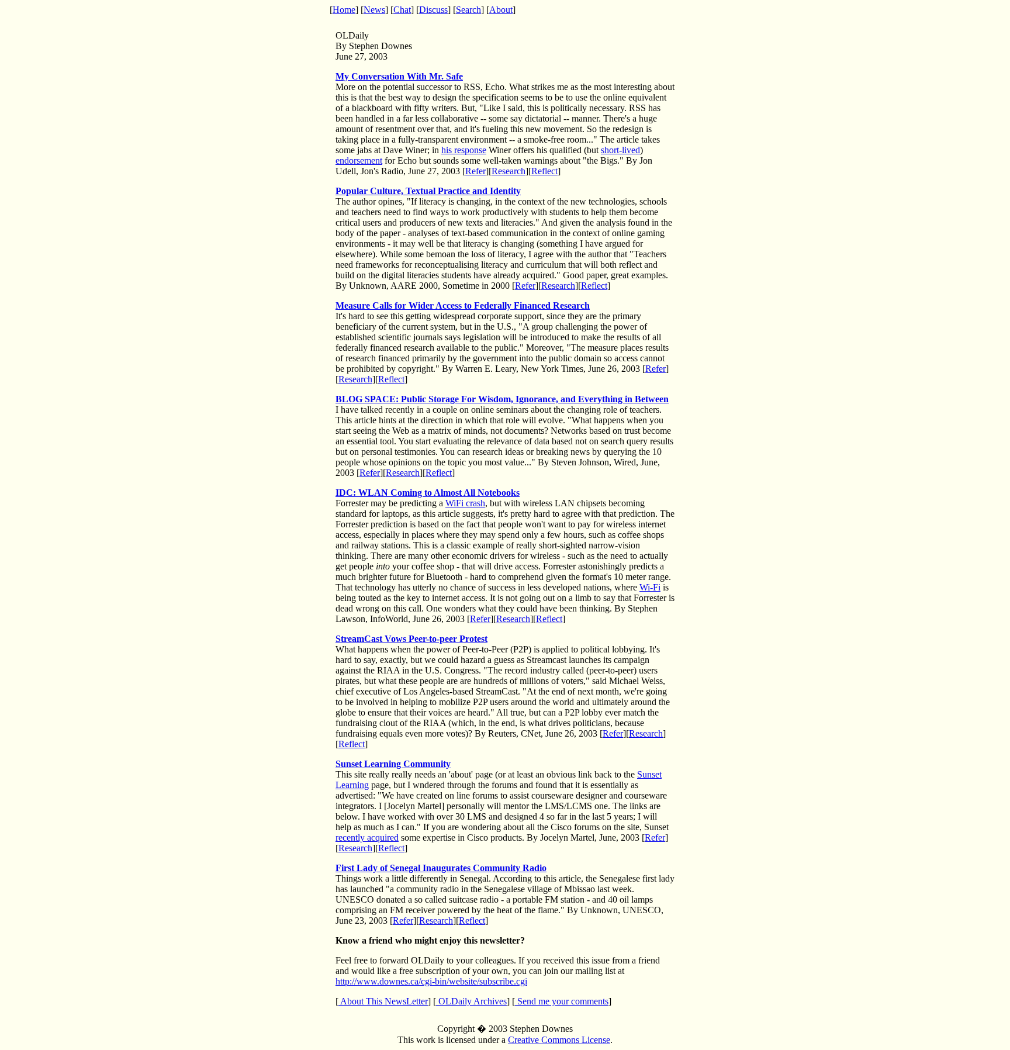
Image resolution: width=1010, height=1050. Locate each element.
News (374, 10)
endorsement (358, 160)
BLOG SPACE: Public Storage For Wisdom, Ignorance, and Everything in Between (502, 399)
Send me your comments (561, 1001)
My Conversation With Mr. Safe (399, 76)
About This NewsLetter (383, 1001)
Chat (402, 10)
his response (463, 150)
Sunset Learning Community (393, 764)
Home (344, 10)
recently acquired (367, 837)
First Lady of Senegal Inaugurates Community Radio (440, 868)
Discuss (433, 10)
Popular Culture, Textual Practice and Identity (428, 191)
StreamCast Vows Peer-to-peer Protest (411, 639)
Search (468, 10)
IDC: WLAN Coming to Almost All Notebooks (427, 493)
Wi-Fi (649, 587)
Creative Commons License (559, 1040)
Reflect (544, 171)
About (501, 10)
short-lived (620, 150)
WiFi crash (465, 503)
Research (508, 171)
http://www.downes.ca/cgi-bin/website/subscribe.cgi (431, 981)
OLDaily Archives (471, 1001)
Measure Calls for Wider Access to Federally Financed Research (462, 305)
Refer (475, 171)
